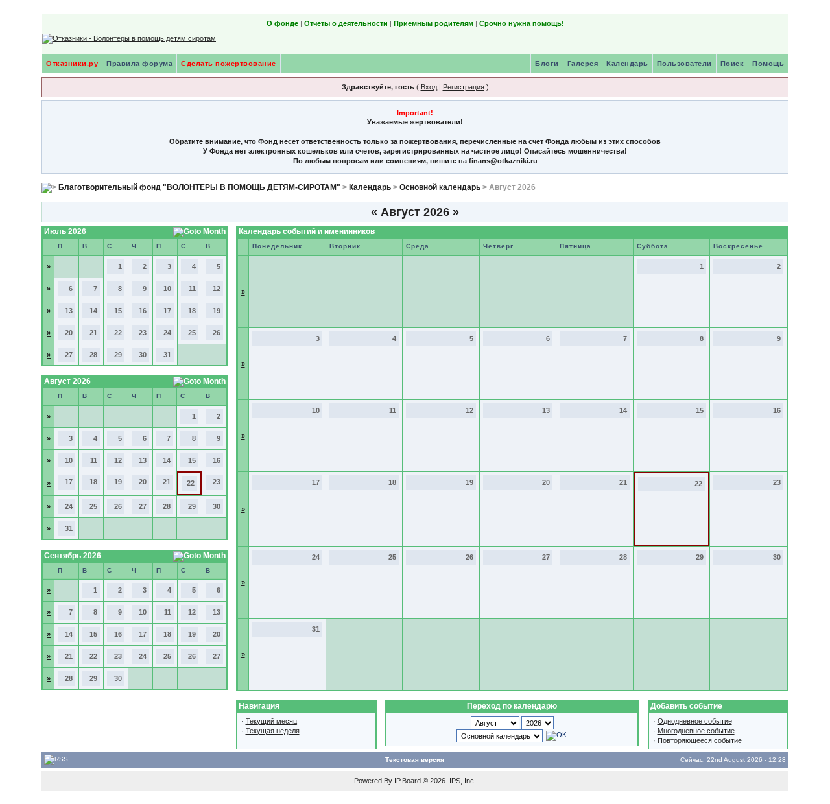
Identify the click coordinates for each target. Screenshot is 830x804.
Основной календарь (439, 187)
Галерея (583, 63)
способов (643, 141)
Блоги (547, 63)
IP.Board (407, 781)
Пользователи (684, 63)
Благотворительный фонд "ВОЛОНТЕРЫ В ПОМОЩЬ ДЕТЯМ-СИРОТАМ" (199, 187)
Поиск (732, 63)
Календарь (627, 63)
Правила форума (139, 63)
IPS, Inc (461, 781)
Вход (429, 87)
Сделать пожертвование (228, 63)
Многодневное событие (696, 731)
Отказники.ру (72, 63)
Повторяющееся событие (700, 740)
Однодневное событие (695, 721)
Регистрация (463, 87)
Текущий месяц (271, 721)
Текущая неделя (273, 731)
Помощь (768, 63)
